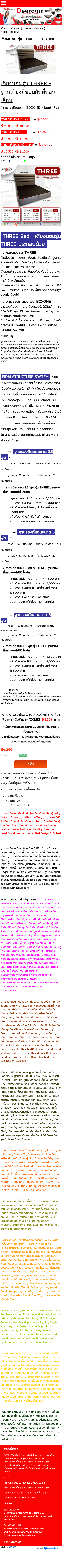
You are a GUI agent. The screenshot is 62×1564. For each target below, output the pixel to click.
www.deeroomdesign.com (18, 899)
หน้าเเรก (4, 28)
